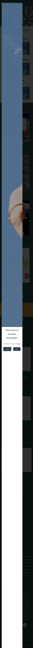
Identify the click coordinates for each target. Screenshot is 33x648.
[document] (16, 324)
